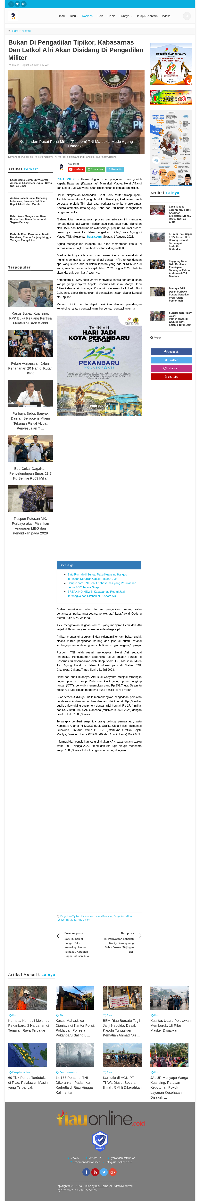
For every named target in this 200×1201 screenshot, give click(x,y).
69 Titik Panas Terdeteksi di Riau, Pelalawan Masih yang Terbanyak (28, 1082)
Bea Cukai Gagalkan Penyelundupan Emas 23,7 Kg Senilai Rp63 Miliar (30, 473)
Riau (73, 16)
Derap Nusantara (147, 16)
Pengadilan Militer (123, 916)
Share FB (116, 169)
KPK (73, 919)
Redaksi (74, 1158)
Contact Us (94, 1158)
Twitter (173, 360)
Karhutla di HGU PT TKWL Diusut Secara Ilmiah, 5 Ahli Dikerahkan (122, 1082)
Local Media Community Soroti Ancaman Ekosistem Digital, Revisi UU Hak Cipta (31, 182)
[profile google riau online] (113, 1172)
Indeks (166, 16)
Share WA (96, 169)
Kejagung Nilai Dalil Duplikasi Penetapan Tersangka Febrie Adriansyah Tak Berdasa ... (179, 269)
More (157, 337)
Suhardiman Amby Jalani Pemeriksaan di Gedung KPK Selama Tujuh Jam (180, 318)
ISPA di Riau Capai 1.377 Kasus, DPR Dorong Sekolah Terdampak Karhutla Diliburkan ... (180, 242)
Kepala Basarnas (103, 916)
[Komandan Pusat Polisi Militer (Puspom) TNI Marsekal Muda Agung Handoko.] (76, 112)
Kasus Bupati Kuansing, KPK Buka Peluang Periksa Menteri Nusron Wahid (30, 318)
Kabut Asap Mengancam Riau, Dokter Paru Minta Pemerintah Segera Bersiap (28, 219)
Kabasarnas (87, 916)
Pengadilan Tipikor (69, 916)
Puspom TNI (63, 919)
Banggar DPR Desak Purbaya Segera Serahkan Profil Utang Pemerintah (179, 294)
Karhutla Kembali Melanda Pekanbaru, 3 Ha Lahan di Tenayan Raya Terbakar (28, 1025)
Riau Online (83, 919)
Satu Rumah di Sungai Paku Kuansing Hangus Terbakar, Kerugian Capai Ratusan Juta (76, 947)
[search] (187, 16)
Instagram (172, 368)
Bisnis (111, 16)
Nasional (87, 16)
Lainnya (124, 16)
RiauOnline (101, 1186)
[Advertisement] (99, 526)
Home (62, 16)
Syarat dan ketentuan (122, 1158)
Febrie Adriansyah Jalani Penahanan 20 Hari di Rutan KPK (30, 368)
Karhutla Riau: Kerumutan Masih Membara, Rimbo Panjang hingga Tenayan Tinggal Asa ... (30, 237)
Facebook (172, 351)
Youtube (172, 376)
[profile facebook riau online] (11, 4)
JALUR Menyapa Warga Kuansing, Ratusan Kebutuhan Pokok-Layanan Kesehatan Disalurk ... (169, 1087)
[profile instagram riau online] (24, 4)
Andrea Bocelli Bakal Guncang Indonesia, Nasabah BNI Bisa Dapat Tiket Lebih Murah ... (28, 201)
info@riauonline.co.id (119, 1162)
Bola (100, 16)
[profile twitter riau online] (17, 4)
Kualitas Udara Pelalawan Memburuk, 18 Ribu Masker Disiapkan (170, 1025)
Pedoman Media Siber (86, 1162)
